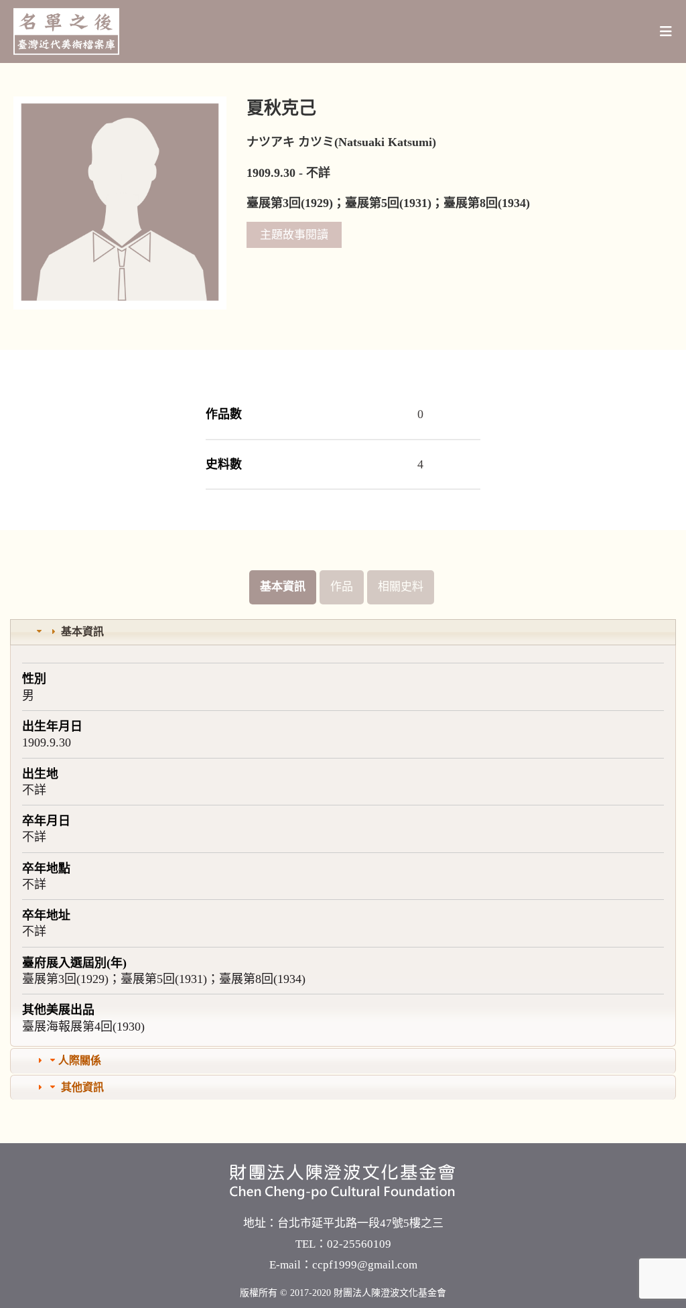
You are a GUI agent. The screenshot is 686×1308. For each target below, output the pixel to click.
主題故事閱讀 (294, 234)
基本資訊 (282, 586)
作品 (341, 586)
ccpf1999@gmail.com (364, 1264)
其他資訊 (82, 1087)
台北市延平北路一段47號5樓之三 (360, 1223)
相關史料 (400, 586)
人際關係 (79, 1060)
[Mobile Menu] (666, 31)
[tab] (343, 632)
